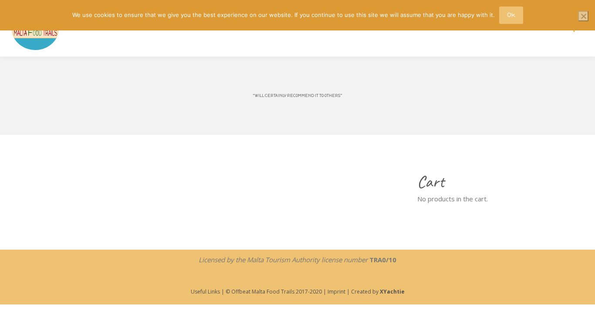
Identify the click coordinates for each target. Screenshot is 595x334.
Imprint (335, 291)
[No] (583, 16)
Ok (511, 15)
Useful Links (205, 291)
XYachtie (392, 291)
